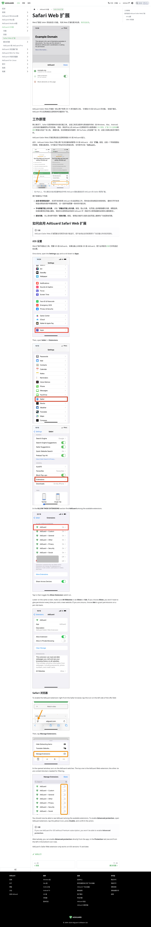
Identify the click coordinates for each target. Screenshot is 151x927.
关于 (10, 883)
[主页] (34, 9)
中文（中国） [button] (114, 3)
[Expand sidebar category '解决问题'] (27, 42)
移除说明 (79, 890)
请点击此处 (85, 22)
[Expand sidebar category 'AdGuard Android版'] (27, 23)
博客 (23, 3)
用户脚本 (79, 894)
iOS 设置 (128, 16)
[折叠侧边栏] (15, 869)
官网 (29, 3)
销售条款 (113, 887)
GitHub (125, 3)
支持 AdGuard (13, 894)
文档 (18, 3)
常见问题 (79, 898)
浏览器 (45, 898)
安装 (108, 246)
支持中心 (79, 880)
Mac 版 (45, 883)
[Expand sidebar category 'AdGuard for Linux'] (27, 60)
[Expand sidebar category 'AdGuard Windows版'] (27, 16)
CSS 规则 (100, 127)
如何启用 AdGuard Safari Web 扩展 (134, 13)
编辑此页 (38, 854)
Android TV (46, 890)
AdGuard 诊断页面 (82, 905)
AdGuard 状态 (81, 901)
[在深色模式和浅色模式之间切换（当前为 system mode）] (132, 3)
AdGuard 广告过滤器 (83, 887)
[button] (15, 12)
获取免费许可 (115, 890)
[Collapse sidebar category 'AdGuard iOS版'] (27, 27)
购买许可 (113, 880)
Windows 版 (47, 880)
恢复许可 (113, 883)
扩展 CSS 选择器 (111, 127)
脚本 (34, 130)
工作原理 (127, 10)
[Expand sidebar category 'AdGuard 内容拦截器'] (27, 56)
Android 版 (46, 887)
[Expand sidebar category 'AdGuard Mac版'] (27, 19)
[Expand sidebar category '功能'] (27, 30)
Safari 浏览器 (130, 19)
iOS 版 (45, 894)
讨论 (10, 890)
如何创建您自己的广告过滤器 (86, 883)
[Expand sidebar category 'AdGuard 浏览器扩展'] (27, 49)
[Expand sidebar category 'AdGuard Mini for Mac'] (27, 53)
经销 (112, 894)
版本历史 (46, 901)
